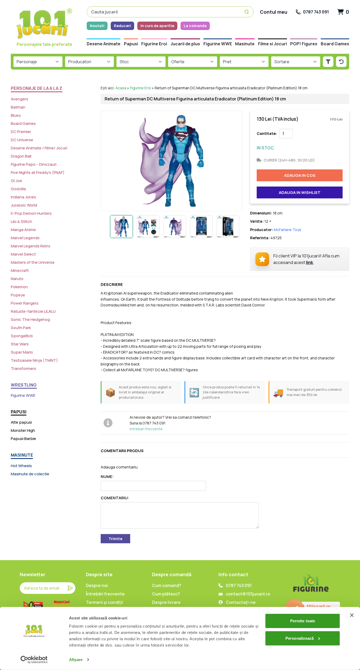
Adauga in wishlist (299, 192)
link (309, 262)
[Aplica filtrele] (328, 61)
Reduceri (122, 25)
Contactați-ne (241, 602)
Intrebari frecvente (146, 428)
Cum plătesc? (166, 594)
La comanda (195, 25)
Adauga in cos (299, 175)
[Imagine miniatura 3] (175, 227)
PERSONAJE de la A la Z (36, 88)
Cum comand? (166, 585)
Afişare (75, 659)
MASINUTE (22, 455)
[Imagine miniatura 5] (228, 227)
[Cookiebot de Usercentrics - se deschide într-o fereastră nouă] (34, 660)
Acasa (120, 87)
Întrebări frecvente (105, 594)
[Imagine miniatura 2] (148, 227)
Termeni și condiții (104, 602)
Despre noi (97, 585)
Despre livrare (166, 602)
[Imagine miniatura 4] (201, 227)
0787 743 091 (239, 585)
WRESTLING (24, 385)
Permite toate (302, 621)
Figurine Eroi (140, 87)
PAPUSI (18, 412)
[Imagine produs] (171, 161)
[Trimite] (70, 588)
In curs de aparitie (157, 25)
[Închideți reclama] (352, 615)
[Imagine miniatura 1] (121, 227)
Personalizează (299, 638)
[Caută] (247, 12)
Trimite (115, 538)
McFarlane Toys (287, 229)
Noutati (97, 25)
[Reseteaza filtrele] (341, 61)
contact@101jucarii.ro (248, 594)
